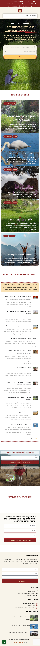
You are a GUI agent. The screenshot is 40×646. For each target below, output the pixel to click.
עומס (30, 290)
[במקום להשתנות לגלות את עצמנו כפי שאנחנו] (20, 116)
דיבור (22, 284)
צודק (25, 290)
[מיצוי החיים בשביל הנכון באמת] (20, 249)
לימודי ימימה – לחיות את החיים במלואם (23, 338)
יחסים (37, 287)
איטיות (28, 284)
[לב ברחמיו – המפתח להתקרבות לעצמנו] (20, 182)
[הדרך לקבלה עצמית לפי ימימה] (20, 215)
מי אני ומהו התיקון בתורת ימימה (21, 412)
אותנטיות (12, 236)
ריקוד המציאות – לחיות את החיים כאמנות (18, 296)
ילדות (32, 287)
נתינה (35, 290)
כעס (14, 287)
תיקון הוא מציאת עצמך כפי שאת (21, 424)
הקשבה (13, 284)
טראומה (6, 284)
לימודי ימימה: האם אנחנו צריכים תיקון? (18, 326)
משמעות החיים (7, 287)
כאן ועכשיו (20, 287)
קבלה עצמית (8, 136)
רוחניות (11, 290)
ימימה (13, 103)
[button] (20, 10)
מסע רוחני (7, 103)
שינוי (6, 290)
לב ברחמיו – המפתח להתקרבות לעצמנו (19, 632)
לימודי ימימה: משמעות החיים (22, 368)
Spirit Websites (16, 642)
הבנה (18, 284)
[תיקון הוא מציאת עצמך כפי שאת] (20, 149)
